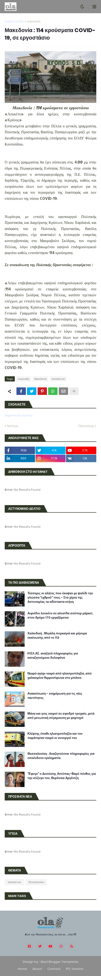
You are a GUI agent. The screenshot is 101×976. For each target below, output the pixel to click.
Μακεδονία (40, 379)
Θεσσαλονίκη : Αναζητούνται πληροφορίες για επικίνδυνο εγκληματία (60, 756)
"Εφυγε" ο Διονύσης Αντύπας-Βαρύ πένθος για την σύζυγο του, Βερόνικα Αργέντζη (61, 776)
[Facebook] (21, 391)
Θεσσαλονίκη (36, 882)
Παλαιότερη (86, 426)
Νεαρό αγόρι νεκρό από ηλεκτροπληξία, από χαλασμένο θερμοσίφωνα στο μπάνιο (59, 675)
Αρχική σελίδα (14, 21)
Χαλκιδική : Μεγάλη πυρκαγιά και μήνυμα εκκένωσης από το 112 (57, 635)
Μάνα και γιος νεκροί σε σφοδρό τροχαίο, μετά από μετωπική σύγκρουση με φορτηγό (60, 716)
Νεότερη (12, 426)
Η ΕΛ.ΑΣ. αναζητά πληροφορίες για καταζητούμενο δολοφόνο (52, 655)
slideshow (58, 379)
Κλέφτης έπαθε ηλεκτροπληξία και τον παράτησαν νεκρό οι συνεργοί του (54, 736)
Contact (54, 969)
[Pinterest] (42, 391)
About (37, 969)
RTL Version (74, 969)
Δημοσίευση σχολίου (18, 415)
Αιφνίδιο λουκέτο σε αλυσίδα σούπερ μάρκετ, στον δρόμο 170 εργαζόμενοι (60, 615)
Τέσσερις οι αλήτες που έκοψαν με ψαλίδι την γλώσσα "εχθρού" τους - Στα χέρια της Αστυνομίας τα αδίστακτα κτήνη (60, 597)
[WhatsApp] (53, 391)
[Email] (63, 391)
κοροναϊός (34, 21)
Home (22, 969)
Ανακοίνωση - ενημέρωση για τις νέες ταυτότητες (54, 695)
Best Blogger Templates (59, 961)
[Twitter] (31, 391)
